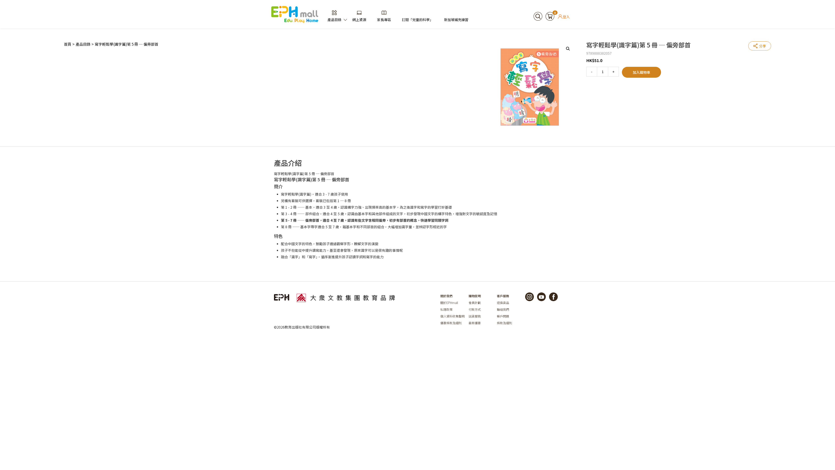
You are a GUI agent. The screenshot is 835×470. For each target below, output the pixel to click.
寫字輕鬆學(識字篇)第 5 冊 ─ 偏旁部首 (126, 44)
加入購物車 (641, 72)
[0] (550, 15)
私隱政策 (446, 309)
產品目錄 (334, 19)
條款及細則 (504, 323)
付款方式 (475, 309)
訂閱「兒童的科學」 (417, 19)
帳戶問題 (503, 316)
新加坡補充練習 (456, 19)
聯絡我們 (503, 309)
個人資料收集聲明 (452, 316)
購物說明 (475, 296)
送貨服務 (475, 316)
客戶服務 (503, 296)
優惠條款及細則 (451, 323)
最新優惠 (475, 323)
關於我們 (446, 296)
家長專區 (384, 19)
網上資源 (359, 19)
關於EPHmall (449, 302)
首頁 (67, 44)
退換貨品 (503, 302)
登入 (566, 16)
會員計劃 (475, 302)
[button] (568, 49)
